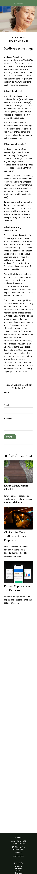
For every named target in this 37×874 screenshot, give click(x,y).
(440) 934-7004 (21, 841)
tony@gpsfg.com (18, 856)
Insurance (18, 873)
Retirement (18, 866)
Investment (18, 869)
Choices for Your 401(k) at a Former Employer (15, 536)
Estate (18, 871)
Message (8, 418)
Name (6, 392)
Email (6, 405)
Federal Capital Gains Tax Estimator (17, 588)
